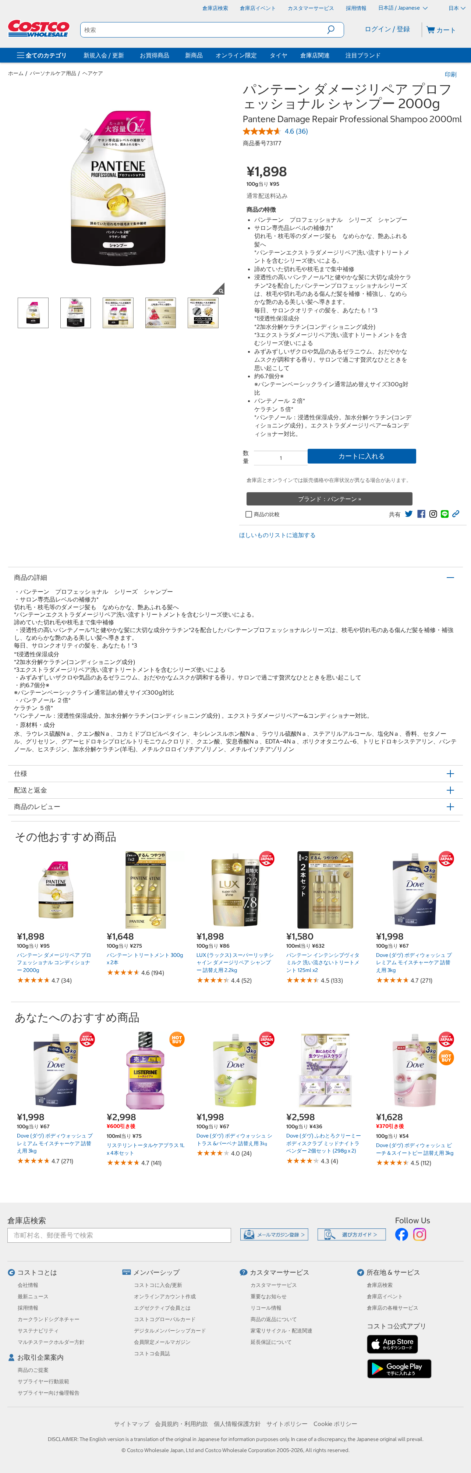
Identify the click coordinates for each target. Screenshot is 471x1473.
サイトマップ (131, 1423)
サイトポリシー (287, 1423)
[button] (335, 29)
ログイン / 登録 (387, 29)
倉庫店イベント (385, 1296)
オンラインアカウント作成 (165, 1296)
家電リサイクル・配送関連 (281, 1330)
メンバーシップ (156, 1272)
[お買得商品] (170, 55)
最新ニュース (33, 1296)
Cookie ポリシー (335, 1423)
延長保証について (271, 1342)
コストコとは (37, 1272)
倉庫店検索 (26, 1220)
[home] (39, 28)
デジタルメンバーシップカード (170, 1330)
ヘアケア (92, 73)
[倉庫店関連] (331, 55)
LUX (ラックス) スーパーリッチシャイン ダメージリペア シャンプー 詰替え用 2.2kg (235, 962)
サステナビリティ (38, 1330)
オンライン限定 (236, 55)
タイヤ (278, 55)
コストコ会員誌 (152, 1353)
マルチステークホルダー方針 (51, 1342)
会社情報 (28, 1285)
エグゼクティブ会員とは (162, 1308)
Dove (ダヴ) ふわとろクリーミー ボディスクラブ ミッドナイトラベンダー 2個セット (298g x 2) (323, 1143)
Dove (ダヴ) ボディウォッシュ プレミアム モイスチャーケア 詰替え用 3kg (414, 962)
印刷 (451, 74)
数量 (246, 457)
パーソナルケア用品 (53, 73)
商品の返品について (274, 1319)
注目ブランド (363, 55)
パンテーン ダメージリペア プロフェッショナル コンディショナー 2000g (54, 962)
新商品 (194, 55)
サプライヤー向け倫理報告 (48, 1392)
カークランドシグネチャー (48, 1319)
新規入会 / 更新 (104, 55)
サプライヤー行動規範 (43, 1381)
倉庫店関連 (315, 55)
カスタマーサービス (279, 1272)
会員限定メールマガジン (162, 1342)
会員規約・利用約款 (181, 1423)
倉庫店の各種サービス (392, 1308)
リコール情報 (266, 1308)
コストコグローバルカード (165, 1319)
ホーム (16, 73)
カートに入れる (362, 456)
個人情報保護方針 (237, 1423)
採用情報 (28, 1308)
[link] (408, 514)
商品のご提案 (33, 1370)
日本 (454, 8)
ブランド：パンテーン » (329, 499)
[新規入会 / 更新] (125, 55)
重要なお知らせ (269, 1296)
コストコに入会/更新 (158, 1285)
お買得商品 (154, 55)
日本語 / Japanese (399, 7)
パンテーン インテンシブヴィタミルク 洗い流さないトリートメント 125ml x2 (323, 962)
